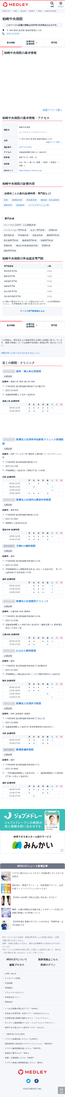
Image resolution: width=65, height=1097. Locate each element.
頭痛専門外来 (47, 240)
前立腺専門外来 (11, 240)
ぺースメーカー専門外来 (15, 230)
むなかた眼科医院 (26, 650)
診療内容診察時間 (30, 42)
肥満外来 (46, 245)
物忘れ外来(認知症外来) (27, 245)
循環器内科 (17, 200)
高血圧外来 (38, 235)
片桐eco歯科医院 (26, 546)
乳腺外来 (8, 245)
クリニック (9, 371)
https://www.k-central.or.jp (30, 170)
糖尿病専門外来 (29, 240)
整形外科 (8, 205)
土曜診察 (8, 376)
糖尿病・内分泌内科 (50, 200)
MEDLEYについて (16, 959)
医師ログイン (48, 964)
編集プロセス (16, 964)
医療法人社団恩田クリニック (32, 601)
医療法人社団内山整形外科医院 (33, 499)
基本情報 (11, 42)
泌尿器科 (20, 205)
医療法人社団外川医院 (28, 703)
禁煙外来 (53, 230)
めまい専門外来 (38, 230)
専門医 (54, 42)
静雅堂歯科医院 (25, 749)
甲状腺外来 (23, 235)
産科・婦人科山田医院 (28, 371)
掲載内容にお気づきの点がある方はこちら (20, 353)
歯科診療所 (9, 546)
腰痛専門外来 (53, 235)
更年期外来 (9, 235)
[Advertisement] (33, 425)
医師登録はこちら (48, 959)
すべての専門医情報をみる (32, 311)
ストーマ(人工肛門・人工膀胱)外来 (20, 225)
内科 (6, 200)
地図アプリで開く (53, 110)
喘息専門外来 (10, 251)
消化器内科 (31, 200)
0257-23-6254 (13, 34)
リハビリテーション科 (39, 205)
